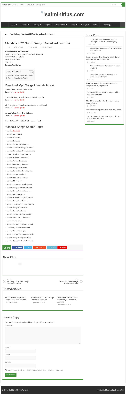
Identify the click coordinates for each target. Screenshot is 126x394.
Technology (107, 25)
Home (22, 5)
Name (7, 347)
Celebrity (36, 25)
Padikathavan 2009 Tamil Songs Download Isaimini (15, 298)
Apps (13, 25)
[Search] (123, 5)
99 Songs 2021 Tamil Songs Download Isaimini (18, 282)
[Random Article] (122, 25)
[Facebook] (102, 4)
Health (73, 25)
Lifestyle (84, 25)
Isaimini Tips (119, 390)
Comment (9, 325)
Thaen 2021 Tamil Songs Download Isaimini (68, 282)
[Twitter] (104, 4)
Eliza (8, 47)
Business (24, 25)
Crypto (47, 25)
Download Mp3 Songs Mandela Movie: (20, 75)
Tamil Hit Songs (15, 34)
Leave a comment (46, 47)
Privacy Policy (40, 5)
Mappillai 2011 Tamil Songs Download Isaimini (42, 298)
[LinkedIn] (109, 4)
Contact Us (30, 5)
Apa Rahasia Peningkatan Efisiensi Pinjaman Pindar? (104, 110)
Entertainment (60, 25)
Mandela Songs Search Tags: (17, 78)
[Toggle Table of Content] (30, 72)
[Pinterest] (106, 4)
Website (8, 362)
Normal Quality (19, 92)
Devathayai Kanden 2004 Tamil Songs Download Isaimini (67, 299)
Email (7, 355)
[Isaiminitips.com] (63, 14)
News (95, 25)
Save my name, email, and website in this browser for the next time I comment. (35, 370)
